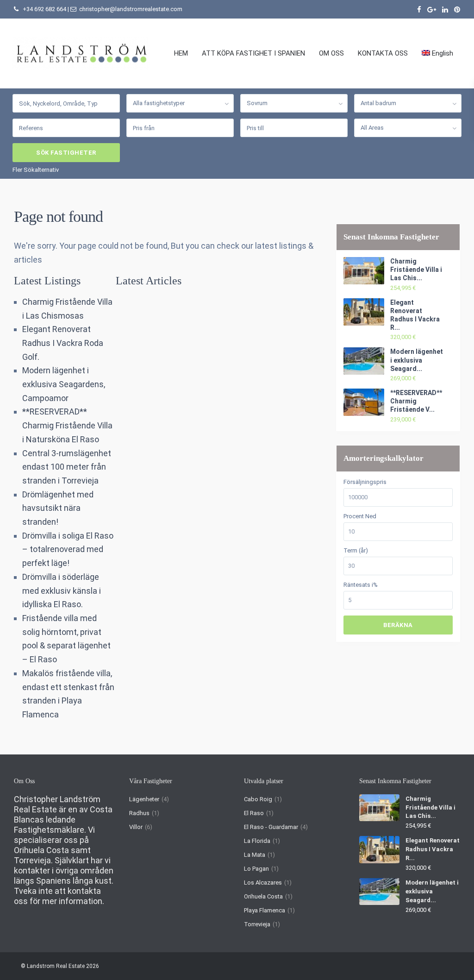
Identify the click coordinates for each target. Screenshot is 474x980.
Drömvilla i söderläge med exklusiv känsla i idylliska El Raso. (61, 590)
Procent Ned (359, 516)
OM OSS (331, 53)
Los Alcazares (263, 882)
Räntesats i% (360, 585)
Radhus (139, 813)
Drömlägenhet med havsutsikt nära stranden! (58, 508)
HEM (181, 53)
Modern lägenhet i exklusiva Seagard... (416, 360)
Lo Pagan (256, 868)
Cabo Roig (258, 799)
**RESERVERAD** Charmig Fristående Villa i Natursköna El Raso (67, 425)
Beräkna (398, 625)
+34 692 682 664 (44, 9)
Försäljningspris (365, 482)
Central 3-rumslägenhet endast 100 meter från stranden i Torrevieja (66, 466)
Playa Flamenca (264, 910)
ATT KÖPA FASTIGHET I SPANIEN (253, 53)
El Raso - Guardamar (271, 826)
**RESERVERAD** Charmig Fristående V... (416, 401)
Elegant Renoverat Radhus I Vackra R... (432, 849)
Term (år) (355, 550)
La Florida (257, 840)
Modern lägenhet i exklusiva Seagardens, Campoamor (63, 383)
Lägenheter (144, 799)
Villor (136, 826)
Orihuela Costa (263, 896)
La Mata (254, 854)
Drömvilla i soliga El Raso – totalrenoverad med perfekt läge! (67, 549)
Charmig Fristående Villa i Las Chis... (416, 270)
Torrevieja (257, 924)
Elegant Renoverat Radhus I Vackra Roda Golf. (62, 342)
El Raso (254, 813)
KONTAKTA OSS (383, 53)
